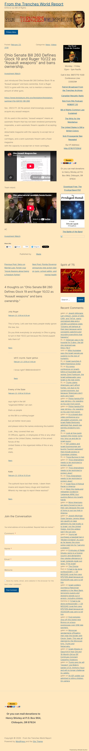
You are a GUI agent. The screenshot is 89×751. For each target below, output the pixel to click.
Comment (10, 533)
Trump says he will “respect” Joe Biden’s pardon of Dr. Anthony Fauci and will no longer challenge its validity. (72, 667)
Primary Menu (11, 32)
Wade (38, 254)
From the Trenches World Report (34, 4)
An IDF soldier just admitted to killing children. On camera (72, 678)
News (48, 45)
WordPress (21, 741)
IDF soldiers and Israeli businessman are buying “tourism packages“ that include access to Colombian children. (72, 449)
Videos (53, 45)
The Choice (73, 566)
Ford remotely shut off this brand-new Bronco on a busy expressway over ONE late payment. (72, 622)
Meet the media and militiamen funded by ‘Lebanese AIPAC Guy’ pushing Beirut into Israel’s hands (72, 494)
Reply (10, 348)
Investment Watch (12, 73)
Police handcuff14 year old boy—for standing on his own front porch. (72, 401)
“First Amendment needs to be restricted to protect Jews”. (72, 462)
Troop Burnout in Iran (75, 457)
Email (7, 559)
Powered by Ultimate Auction (78, 750)
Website (8, 570)
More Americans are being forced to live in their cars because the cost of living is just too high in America (72, 507)
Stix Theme (38, 741)
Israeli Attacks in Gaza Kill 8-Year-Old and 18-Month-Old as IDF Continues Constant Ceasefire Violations (71, 654)
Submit (80, 299)
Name (7, 548)
